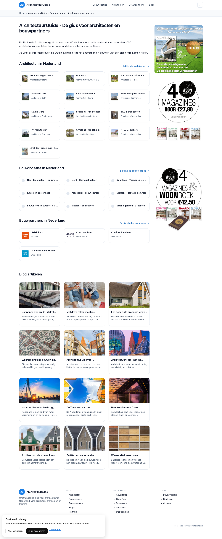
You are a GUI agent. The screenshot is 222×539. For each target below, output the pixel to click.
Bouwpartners (136, 4)
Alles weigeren (15, 530)
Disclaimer (168, 499)
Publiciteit (121, 507)
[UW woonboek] (178, 199)
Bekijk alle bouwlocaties (133, 170)
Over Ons (121, 499)
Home (22, 13)
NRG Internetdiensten (193, 526)
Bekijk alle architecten (134, 66)
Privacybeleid (170, 495)
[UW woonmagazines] (178, 119)
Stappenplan (122, 511)
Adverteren (121, 495)
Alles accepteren (37, 530)
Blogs (151, 4)
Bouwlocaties (100, 4)
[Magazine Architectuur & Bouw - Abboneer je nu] (178, 49)
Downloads (121, 503)
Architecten (118, 4)
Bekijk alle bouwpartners (133, 223)
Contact (167, 503)
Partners (73, 511)
